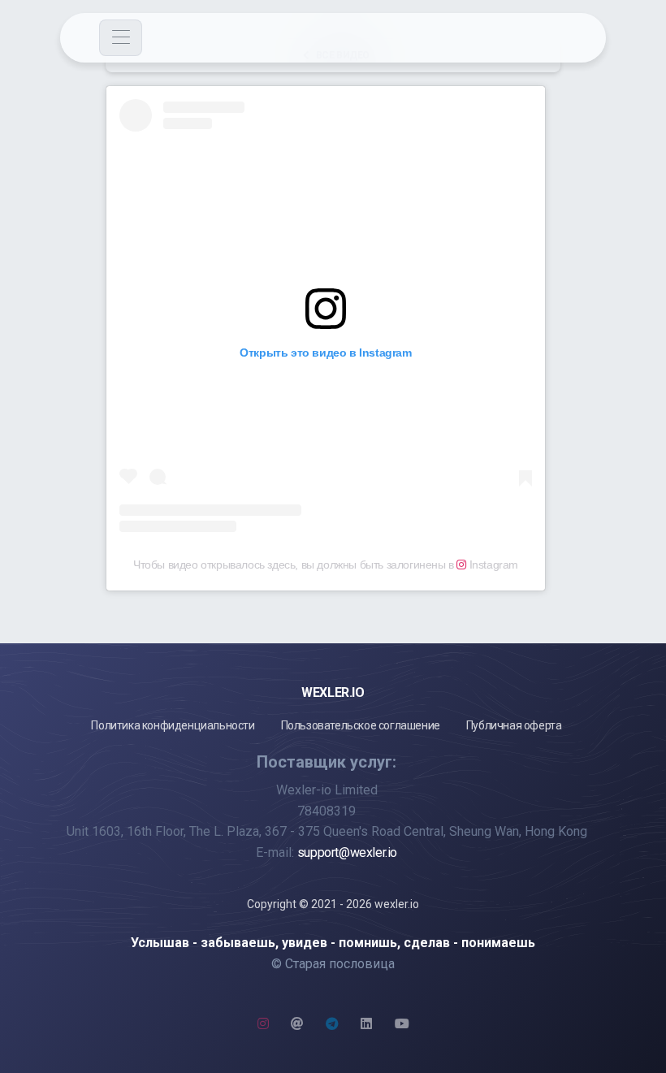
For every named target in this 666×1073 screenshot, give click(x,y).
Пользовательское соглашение (360, 725)
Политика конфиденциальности (172, 725)
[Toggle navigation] (120, 37)
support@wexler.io (347, 852)
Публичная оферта (514, 725)
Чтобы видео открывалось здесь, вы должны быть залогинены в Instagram (325, 564)
